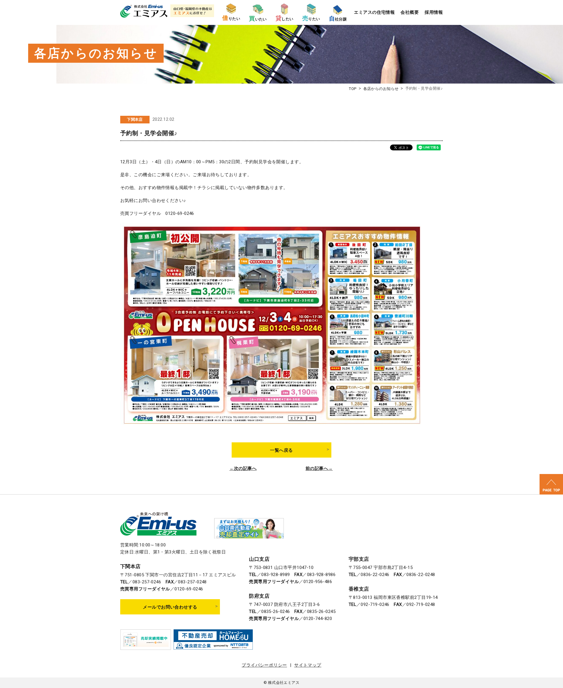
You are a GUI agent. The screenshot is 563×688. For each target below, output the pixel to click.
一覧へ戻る (281, 450)
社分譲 (338, 18)
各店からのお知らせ (381, 88)
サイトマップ (307, 665)
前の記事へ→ (319, 468)
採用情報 (434, 12)
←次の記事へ (243, 468)
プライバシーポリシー (264, 665)
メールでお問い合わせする (170, 607)
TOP (353, 88)
